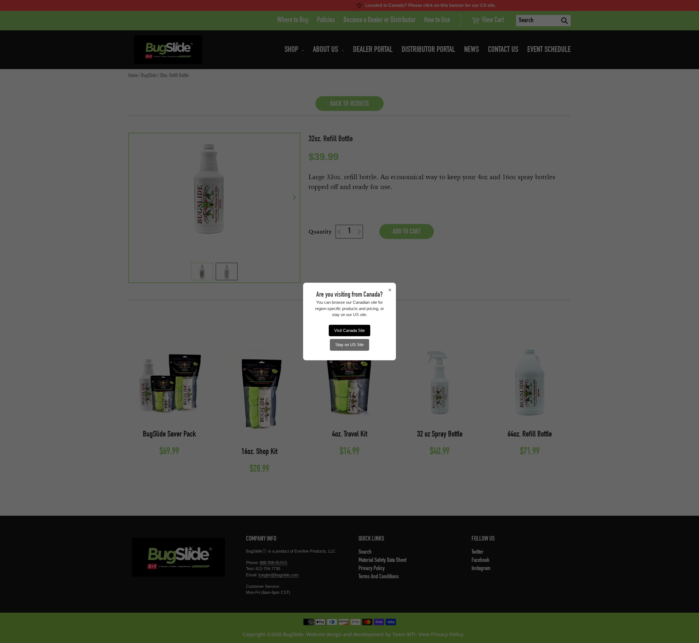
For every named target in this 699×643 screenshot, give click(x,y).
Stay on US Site (349, 344)
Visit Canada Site (349, 330)
